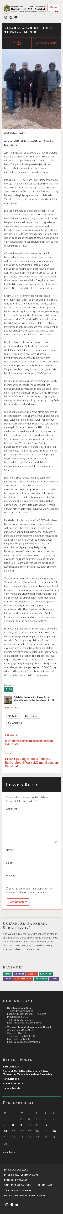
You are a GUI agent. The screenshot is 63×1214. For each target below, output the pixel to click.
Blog (9, 689)
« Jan (5, 1152)
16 (21, 1131)
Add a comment (46, 43)
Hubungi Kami (44, 1185)
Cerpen (19, 974)
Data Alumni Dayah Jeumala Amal (25, 1195)
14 (5, 1131)
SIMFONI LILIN (11, 1066)
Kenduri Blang (11, 1078)
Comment (12, 808)
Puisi (54, 978)
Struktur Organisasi (18, 1185)
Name (10, 849)
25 (37, 1137)
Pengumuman (23, 978)
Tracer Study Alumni (17, 1190)
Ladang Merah (11, 1088)
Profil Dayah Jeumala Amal (21, 1175)
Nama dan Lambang (16, 1170)
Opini (8, 978)
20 (54, 1131)
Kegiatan (46, 974)
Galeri (32, 974)
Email (9, 862)
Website (11, 875)
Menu (53, 7)
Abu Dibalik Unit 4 (13, 1083)
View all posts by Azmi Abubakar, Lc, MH (34, 700)
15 (13, 1131)
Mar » (12, 1152)
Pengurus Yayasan (15, 1180)
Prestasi (41, 978)
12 (46, 1125)
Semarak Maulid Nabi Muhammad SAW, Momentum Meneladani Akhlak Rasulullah (27, 1073)
